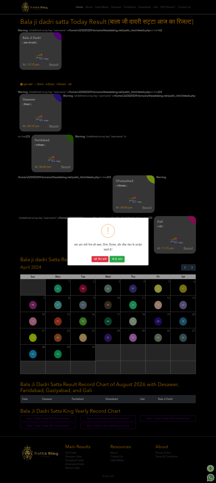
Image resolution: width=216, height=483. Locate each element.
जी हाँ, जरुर (117, 259)
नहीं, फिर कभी (100, 259)
